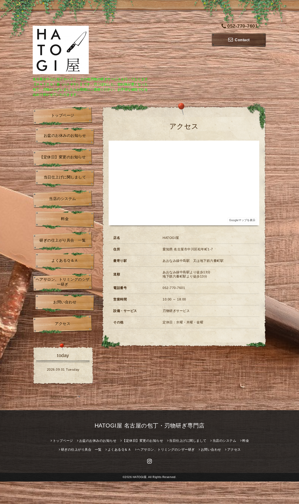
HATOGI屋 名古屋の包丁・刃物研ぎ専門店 (150, 425)
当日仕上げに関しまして (65, 177)
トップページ (62, 115)
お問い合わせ (64, 302)
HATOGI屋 (140, 477)
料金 (65, 219)
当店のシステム (62, 199)
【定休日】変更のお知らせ (62, 157)
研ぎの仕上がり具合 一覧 (62, 240)
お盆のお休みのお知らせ (65, 136)
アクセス (62, 324)
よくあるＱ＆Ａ (64, 261)
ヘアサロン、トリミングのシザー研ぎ (63, 282)
